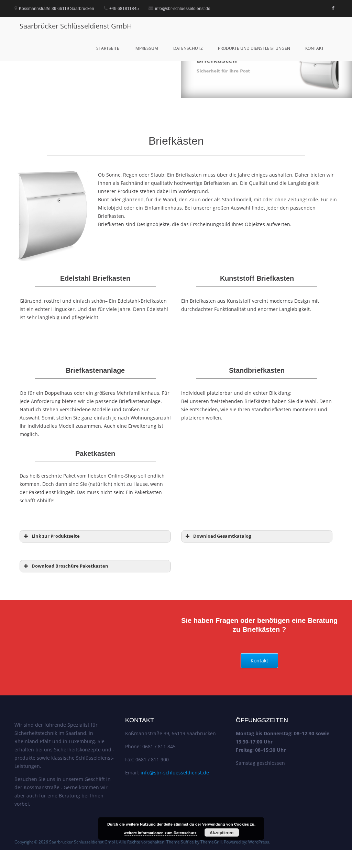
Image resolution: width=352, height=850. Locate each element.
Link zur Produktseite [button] (56, 536)
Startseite (107, 48)
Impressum (146, 48)
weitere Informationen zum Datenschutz (160, 832)
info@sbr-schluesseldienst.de (175, 772)
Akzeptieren (221, 832)
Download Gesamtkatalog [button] (222, 536)
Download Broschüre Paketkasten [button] (70, 566)
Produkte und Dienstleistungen (254, 48)
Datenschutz (188, 48)
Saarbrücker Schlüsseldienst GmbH (76, 26)
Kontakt (314, 48)
